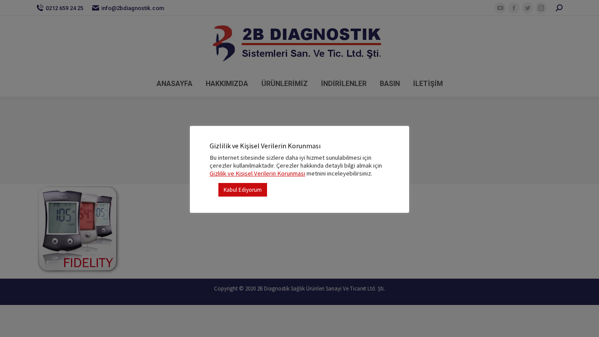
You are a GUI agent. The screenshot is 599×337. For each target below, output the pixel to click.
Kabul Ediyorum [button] (243, 190)
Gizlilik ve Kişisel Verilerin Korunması (257, 173)
